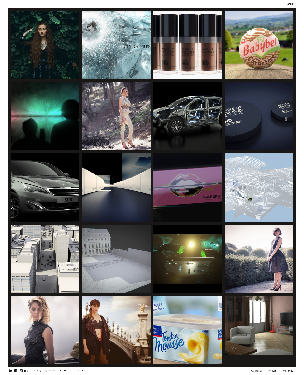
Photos (272, 370)
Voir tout (288, 370)
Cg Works (256, 370)
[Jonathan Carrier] (152, 4)
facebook (18, 371)
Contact (80, 370)
